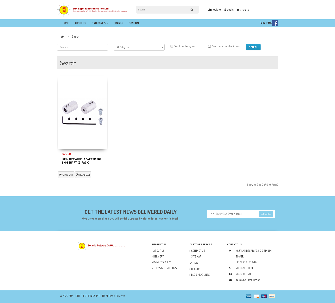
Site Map (196, 256)
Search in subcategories (184, 46)
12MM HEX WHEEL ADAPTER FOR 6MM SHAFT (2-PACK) (82, 160)
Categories (99, 23)
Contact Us (198, 250)
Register (216, 9)
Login (230, 9)
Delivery (158, 256)
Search (75, 36)
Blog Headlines (200, 274)
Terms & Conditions (165, 268)
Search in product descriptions (225, 46)
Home (66, 23)
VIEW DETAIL (84, 174)
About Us (80, 23)
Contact (134, 23)
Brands (118, 23)
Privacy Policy (162, 262)
